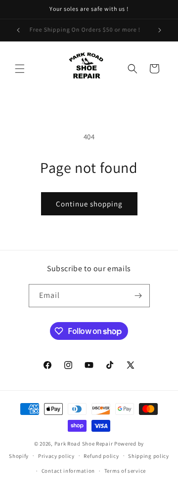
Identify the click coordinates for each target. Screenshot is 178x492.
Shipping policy (148, 455)
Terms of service (125, 470)
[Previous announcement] (18, 30)
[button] (20, 69)
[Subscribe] (138, 295)
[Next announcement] (160, 30)
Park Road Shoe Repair (84, 443)
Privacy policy (56, 455)
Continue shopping (89, 203)
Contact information (68, 470)
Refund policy (101, 455)
